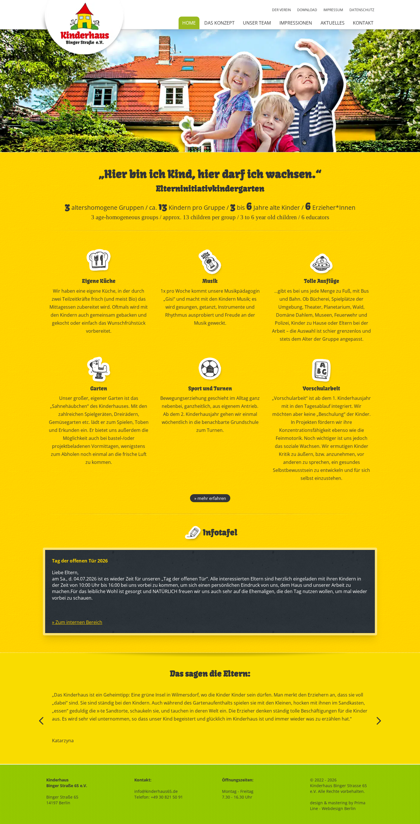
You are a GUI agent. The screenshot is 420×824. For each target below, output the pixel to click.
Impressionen (295, 23)
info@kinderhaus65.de (156, 791)
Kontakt (363, 23)
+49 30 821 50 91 (167, 797)
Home (189, 23)
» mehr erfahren (210, 498)
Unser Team (257, 23)
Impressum (333, 9)
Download (307, 9)
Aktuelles (333, 23)
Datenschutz (361, 9)
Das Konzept (219, 23)
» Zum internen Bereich (77, 622)
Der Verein (281, 9)
